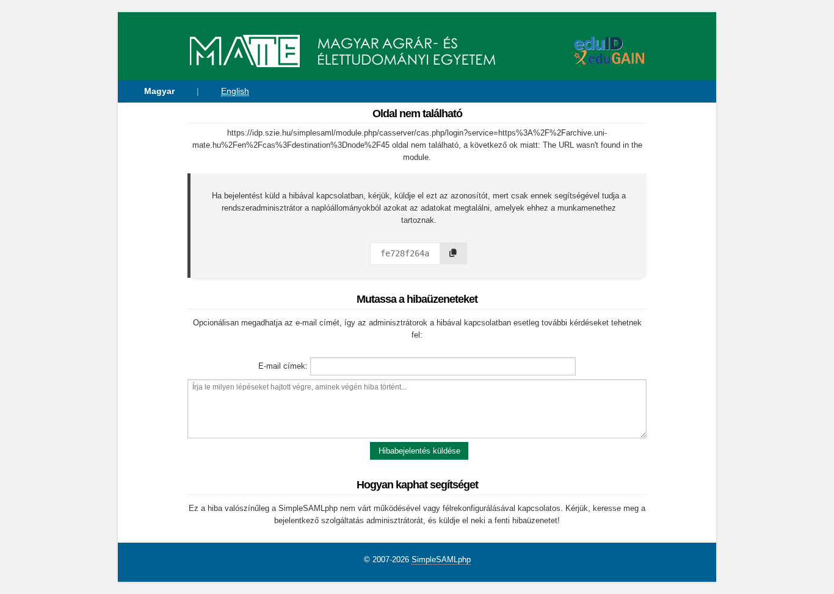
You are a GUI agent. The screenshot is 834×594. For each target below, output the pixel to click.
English (235, 91)
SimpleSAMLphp (441, 559)
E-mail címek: (283, 366)
